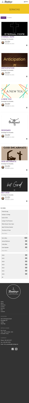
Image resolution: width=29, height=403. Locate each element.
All (2, 277)
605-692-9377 (8, 340)
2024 (14, 261)
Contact (3, 306)
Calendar (3, 311)
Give (2, 309)
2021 (14, 270)
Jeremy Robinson (14, 241)
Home (2, 301)
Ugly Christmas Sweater (7, 227)
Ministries (3, 305)
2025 (14, 258)
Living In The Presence (7, 220)
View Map (3, 323)
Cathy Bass (14, 244)
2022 (14, 267)
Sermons (3, 308)
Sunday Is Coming (6, 214)
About (2, 303)
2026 (14, 255)
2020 (14, 274)
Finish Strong (5, 211)
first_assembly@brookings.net (11, 344)
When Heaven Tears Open (8, 224)
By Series (9, 17)
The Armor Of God (6, 230)
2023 (14, 264)
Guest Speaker (14, 247)
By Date (3, 17)
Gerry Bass (14, 238)
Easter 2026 (5, 217)
